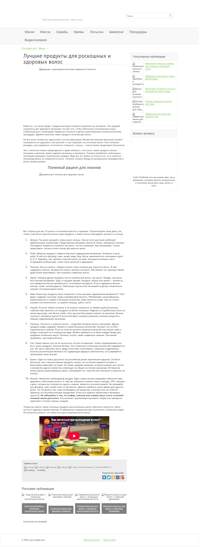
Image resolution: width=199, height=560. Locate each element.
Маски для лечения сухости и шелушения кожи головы (160, 90)
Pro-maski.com (29, 48)
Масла (45, 32)
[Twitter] (109, 477)
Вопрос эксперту (144, 133)
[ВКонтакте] (104, 477)
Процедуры (138, 32)
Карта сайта (109, 540)
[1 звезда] (29, 467)
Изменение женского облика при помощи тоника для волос (159, 66)
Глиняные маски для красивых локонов (61, 509)
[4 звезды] (63, 467)
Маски (29, 32)
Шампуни (116, 32)
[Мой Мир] (118, 477)
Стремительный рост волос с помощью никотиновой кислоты (87, 508)
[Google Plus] (122, 477)
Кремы (79, 32)
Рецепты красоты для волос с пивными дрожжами (114, 508)
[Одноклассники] (113, 477)
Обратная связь (91, 540)
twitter (167, 540)
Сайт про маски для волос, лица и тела (62, 19)
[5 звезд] (73, 467)
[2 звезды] (40, 467)
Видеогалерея (36, 40)
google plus (174, 540)
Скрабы (62, 32)
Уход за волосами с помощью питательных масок (34, 508)
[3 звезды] (51, 467)
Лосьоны (96, 32)
